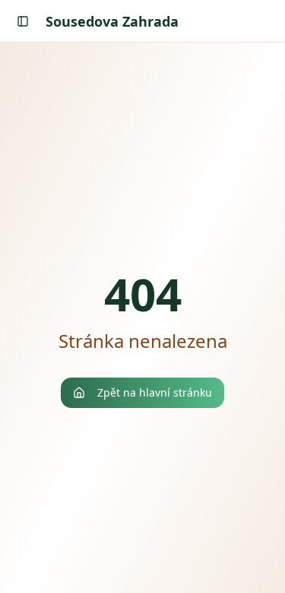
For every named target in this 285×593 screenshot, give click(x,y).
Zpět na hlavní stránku (154, 392)
